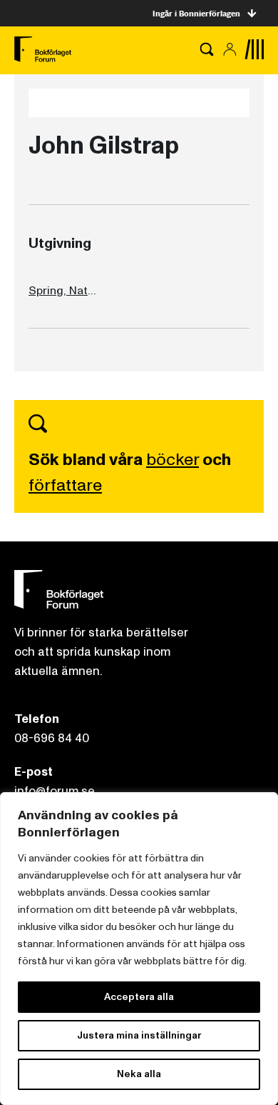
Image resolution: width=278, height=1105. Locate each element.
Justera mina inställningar (139, 1035)
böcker (172, 459)
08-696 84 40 (51, 738)
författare (65, 485)
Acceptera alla (139, 997)
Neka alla (139, 1074)
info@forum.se (54, 791)
